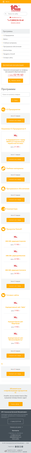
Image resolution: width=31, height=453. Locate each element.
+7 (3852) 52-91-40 (15, 435)
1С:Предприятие (8, 35)
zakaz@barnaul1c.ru (15, 437)
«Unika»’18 (19, 450)
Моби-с (5, 39)
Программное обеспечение (12, 46)
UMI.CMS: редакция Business (15, 256)
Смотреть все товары (15, 120)
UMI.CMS (25, 451)
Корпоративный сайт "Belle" (15, 307)
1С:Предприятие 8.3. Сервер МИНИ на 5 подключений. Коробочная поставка (15, 141)
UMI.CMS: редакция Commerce (15, 270)
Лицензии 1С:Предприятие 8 (13, 129)
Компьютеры (7, 50)
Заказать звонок (15, 23)
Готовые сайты (8, 58)
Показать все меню (15, 427)
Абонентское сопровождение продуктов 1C (15, 391)
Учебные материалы (10, 43)
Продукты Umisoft (9, 54)
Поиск (16, 100)
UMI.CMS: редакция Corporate (15, 241)
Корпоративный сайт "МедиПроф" (15, 322)
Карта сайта (15, 439)
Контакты (15, 430)
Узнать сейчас (15, 404)
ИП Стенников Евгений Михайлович (14, 412)
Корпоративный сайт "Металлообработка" (15, 339)
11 (2, 364)
